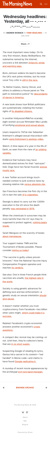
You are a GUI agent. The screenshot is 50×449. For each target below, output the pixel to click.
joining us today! (20, 250)
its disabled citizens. (22, 111)
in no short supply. (20, 344)
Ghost (30, 432)
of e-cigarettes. (30, 194)
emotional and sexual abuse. (30, 125)
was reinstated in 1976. (23, 208)
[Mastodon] (27, 412)
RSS (25, 421)
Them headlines (34, 33)
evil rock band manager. (30, 372)
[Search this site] (41, 4)
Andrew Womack (14, 33)
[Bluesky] (23, 412)
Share (23, 44)
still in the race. (30, 80)
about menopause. (12, 236)
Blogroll (25, 424)
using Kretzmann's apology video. (26, 139)
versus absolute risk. (35, 184)
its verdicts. (18, 267)
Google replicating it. (25, 361)
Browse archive (25, 387)
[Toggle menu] (46, 4)
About (25, 417)
